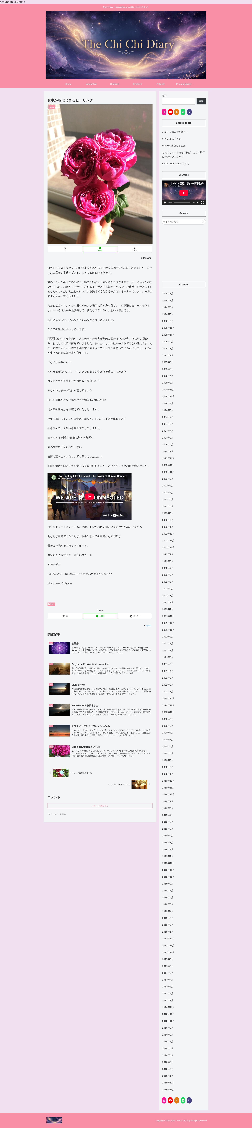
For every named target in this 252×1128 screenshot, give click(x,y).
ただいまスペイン (171, 139)
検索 (164, 96)
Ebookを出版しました (173, 145)
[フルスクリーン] (202, 202)
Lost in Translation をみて (175, 163)
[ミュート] (198, 202)
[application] (184, 192)
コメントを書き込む (100, 806)
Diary (52, 604)
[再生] (165, 202)
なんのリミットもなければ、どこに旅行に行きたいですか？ (183, 154)
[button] (135, 249)
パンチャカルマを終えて (175, 132)
